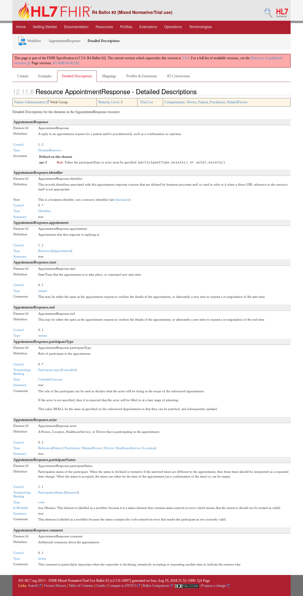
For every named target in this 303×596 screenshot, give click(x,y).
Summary (20, 217)
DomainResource (50, 150)
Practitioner (217, 102)
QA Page (203, 581)
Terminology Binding (22, 371)
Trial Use (146, 102)
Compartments (175, 102)
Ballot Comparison (156, 586)
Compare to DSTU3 (122, 586)
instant (42, 291)
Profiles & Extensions (141, 76)
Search (33, 586)
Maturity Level (108, 102)
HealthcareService (128, 448)
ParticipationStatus (50, 492)
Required (71, 492)
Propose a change (214, 586)
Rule (60, 162)
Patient (203, 102)
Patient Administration (30, 102)
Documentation (76, 26)
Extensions (148, 26)
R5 (55, 63)
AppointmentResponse (64, 41)
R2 (77, 63)
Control (18, 144)
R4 (67, 63)
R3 (72, 63)
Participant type (48, 370)
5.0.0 (185, 58)
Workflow (33, 41)
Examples (45, 76)
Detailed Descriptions (77, 76)
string (42, 558)
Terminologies (200, 26)
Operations (173, 26)
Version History (55, 586)
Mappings (109, 76)
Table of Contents (81, 586)
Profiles (126, 26)
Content (22, 76)
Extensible (69, 370)
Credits (101, 586)
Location (149, 448)
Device (191, 102)
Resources (104, 26)
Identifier (44, 211)
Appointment (62, 251)
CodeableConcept (50, 379)
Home (21, 26)
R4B (61, 63)
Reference (45, 251)
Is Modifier (21, 508)
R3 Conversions (178, 76)
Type (16, 150)
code (41, 502)
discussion (122, 199)
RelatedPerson (237, 102)
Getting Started (45, 26)
